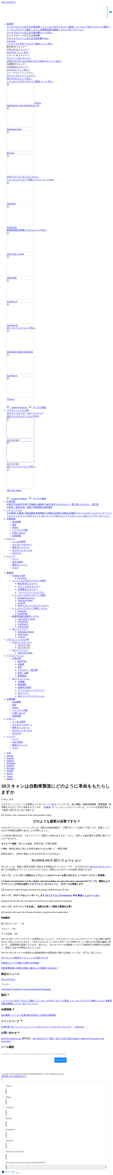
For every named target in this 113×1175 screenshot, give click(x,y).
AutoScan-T (23, 624)
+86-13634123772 (40, 1038)
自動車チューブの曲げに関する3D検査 (20, 963)
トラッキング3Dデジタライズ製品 (91, 27)
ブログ (15, 568)
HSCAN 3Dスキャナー (100, 866)
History (15, 527)
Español (10, 765)
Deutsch (10, 761)
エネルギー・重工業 (27, 670)
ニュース (11, 556)
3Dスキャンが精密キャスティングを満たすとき (24, 958)
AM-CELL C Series (26, 619)
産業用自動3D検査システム (53, 30)
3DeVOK (79, 1027)
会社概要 (16, 522)
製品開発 (22, 684)
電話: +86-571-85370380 (60, 1038)
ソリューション (14, 510)
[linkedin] (35, 989)
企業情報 (11, 519)
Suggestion (6, 1041)
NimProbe (22, 611)
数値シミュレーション (89, 895)
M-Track (21, 603)
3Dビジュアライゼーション (31, 696)
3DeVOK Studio (25, 653)
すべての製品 (39, 407)
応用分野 (11, 501)
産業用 (10, 24)
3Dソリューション (21, 679)
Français (10, 758)
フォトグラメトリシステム (31, 592)
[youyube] (25, 989)
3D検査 (21, 681)
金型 (20, 667)
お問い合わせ (18, 533)
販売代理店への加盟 (36, 1015)
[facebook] (6, 989)
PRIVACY (21, 1076)
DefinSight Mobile (26, 632)
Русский (10, 768)
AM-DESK (23, 621)
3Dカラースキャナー (17, 413)
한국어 (10, 773)
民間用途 (22, 676)
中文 (9, 753)
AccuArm (22, 578)
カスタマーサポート (22, 544)
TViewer (21, 637)
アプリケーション (15, 655)
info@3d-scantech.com (11, 1038)
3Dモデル (16, 553)
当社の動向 (17, 562)
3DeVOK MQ (24, 645)
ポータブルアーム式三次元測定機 (23, 27)
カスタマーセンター (62, 1027)
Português (11, 763)
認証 (14, 524)
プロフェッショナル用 (18, 410)
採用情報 (16, 536)
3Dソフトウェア (76, 30)
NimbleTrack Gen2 (26, 598)
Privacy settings (9, 1172)
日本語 (10, 771)
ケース (15, 559)
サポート (11, 539)
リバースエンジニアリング (31, 690)
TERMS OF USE (9, 1076)
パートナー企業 (20, 530)
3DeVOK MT (24, 647)
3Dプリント (23, 693)
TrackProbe (23, 613)
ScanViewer (23, 634)
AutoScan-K (23, 626)
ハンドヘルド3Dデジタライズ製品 (57, 27)
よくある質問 (18, 541)
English (10, 756)
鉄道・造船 (23, 673)
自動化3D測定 (24, 687)
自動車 (21, 664)
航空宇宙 (22, 661)
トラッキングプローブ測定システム (24, 179)
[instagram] (45, 989)
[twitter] (16, 989)
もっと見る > (46, 32)
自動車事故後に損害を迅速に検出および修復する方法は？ (29, 968)
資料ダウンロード (21, 547)
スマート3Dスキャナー (29, 586)
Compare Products (19, 407)
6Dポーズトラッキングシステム (33, 605)
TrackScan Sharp (25, 600)
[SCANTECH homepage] (8, 2)
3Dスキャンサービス (22, 550)
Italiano (10, 779)
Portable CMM (18, 575)
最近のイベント (20, 565)
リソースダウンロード (40, 1027)
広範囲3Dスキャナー (28, 589)
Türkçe (10, 776)
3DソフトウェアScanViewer (58, 895)
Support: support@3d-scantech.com (88, 1038)
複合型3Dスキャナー (28, 583)
